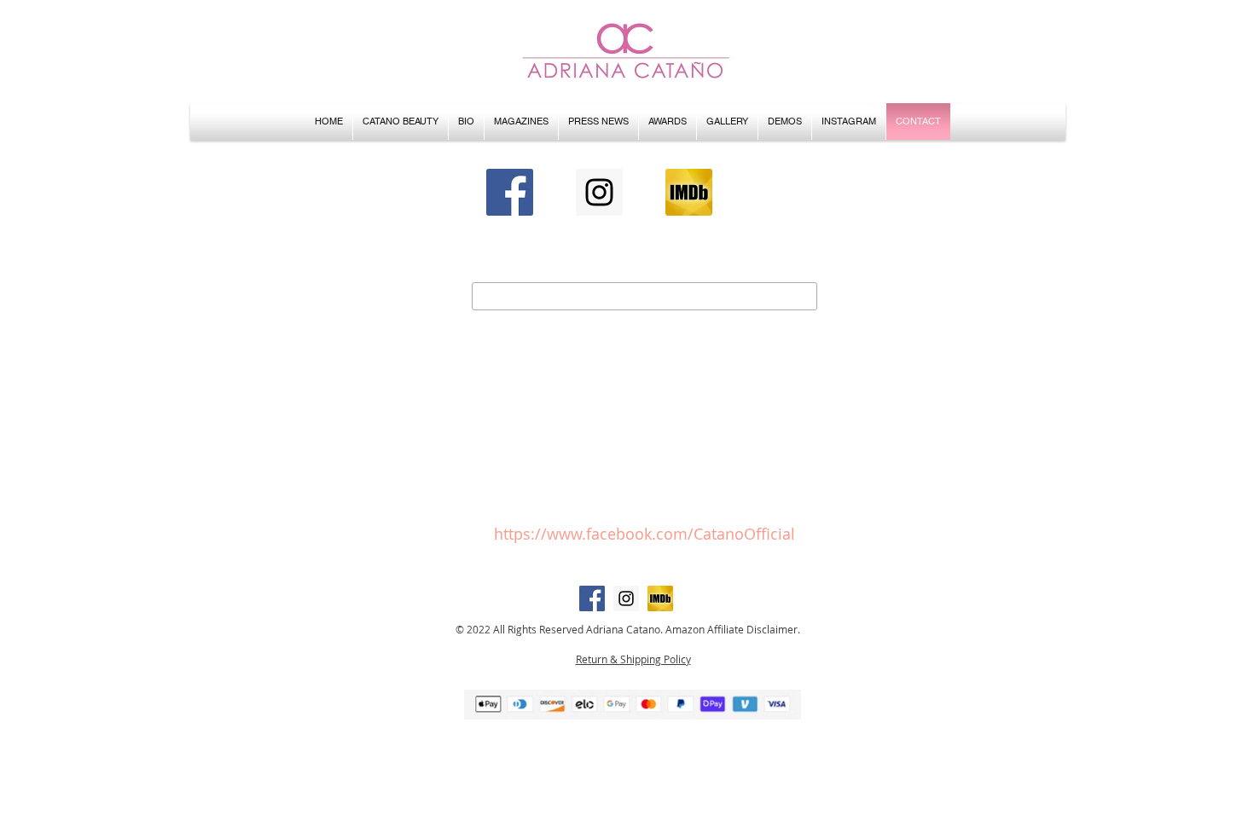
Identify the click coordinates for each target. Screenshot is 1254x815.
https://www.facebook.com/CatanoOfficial (644, 533)
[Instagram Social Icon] (599, 192)
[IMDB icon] (688, 192)
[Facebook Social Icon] (509, 192)
